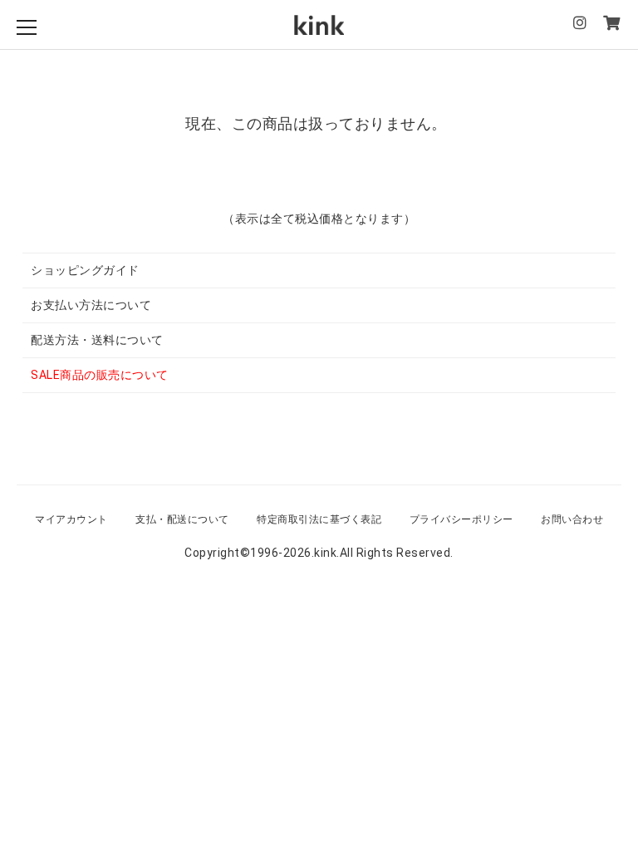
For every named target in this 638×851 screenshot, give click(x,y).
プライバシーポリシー (461, 519)
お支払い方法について (91, 305)
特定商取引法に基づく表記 (319, 519)
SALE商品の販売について (100, 374)
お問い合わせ (572, 519)
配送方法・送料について (97, 340)
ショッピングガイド (85, 270)
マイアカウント (71, 519)
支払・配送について (182, 519)
